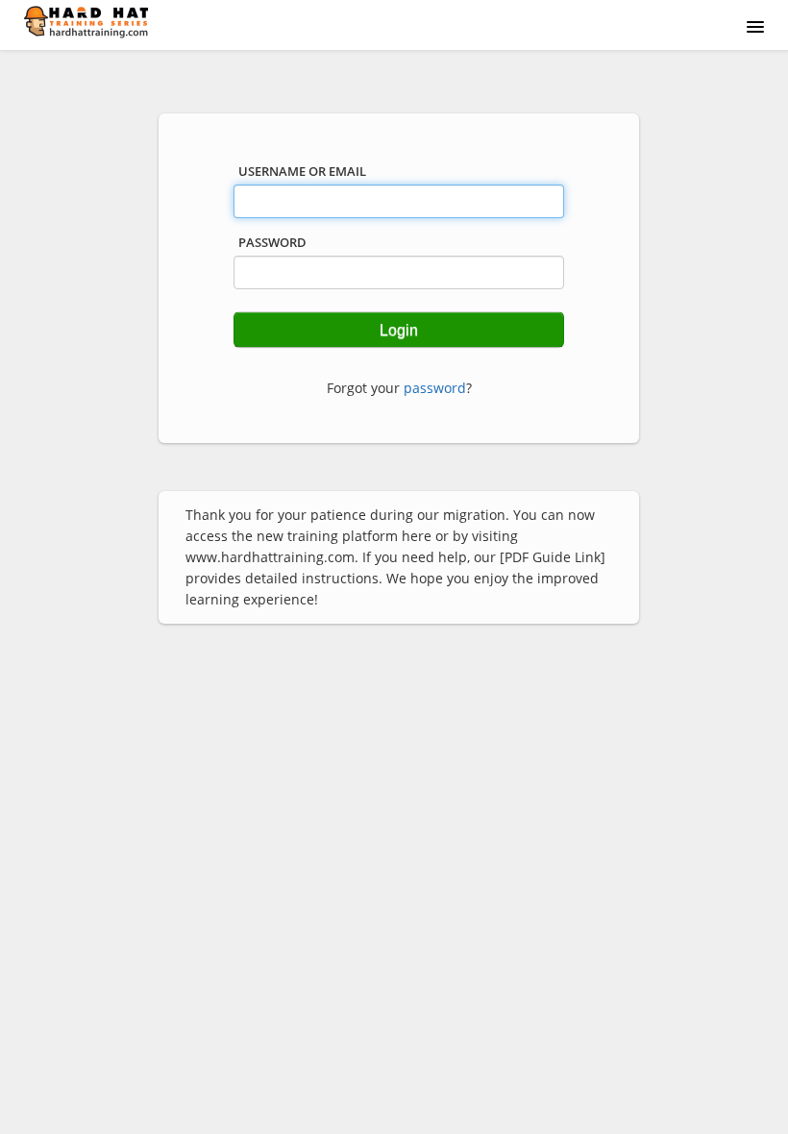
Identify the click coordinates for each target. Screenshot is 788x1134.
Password (272, 242)
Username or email (302, 171)
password (435, 388)
